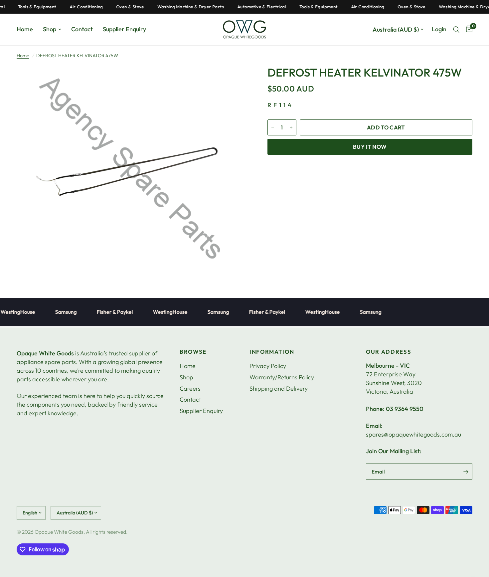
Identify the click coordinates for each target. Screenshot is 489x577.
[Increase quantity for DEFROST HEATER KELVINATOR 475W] (291, 127)
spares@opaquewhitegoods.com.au (413, 434)
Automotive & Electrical (255, 7)
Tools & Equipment (30, 7)
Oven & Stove (123, 7)
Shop (49, 29)
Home (25, 29)
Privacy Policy (267, 366)
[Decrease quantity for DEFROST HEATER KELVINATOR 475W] (273, 127)
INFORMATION (271, 352)
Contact (82, 29)
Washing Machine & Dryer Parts (183, 7)
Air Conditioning (79, 7)
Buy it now (370, 146)
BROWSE (193, 352)
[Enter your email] (465, 472)
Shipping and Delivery (278, 388)
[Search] (456, 29)
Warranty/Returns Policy (281, 377)
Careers (190, 388)
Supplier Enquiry (124, 29)
